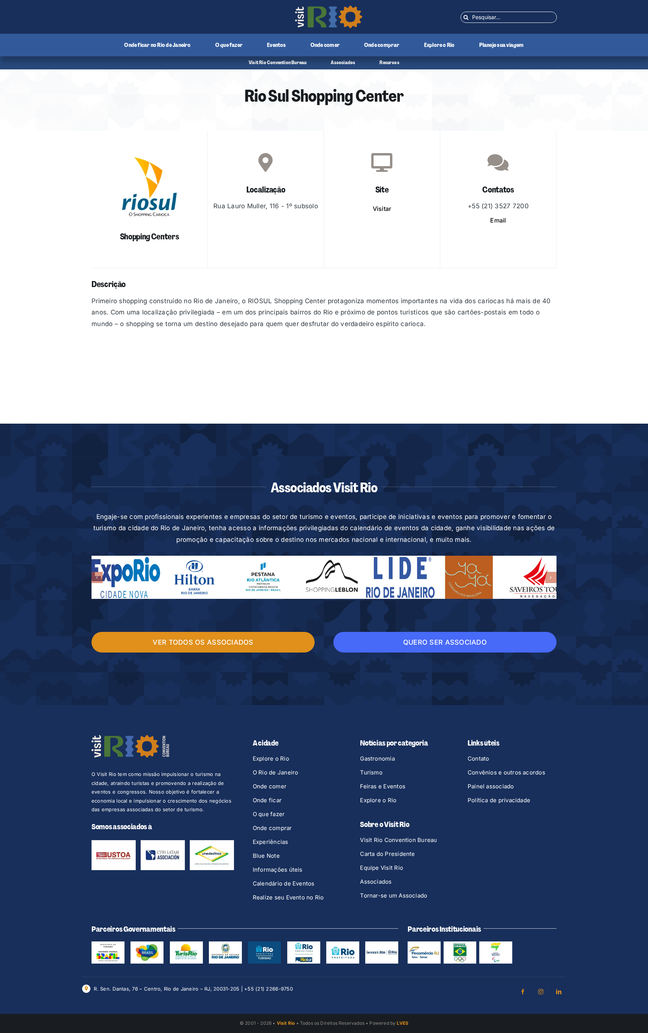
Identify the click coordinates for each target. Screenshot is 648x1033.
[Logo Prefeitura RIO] (342, 944)
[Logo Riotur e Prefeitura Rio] (303, 944)
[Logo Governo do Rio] (225, 944)
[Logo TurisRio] (186, 944)
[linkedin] (559, 992)
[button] (97, 577)
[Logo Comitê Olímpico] (460, 944)
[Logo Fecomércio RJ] (424, 944)
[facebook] (523, 992)
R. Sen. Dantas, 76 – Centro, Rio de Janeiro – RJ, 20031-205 (166, 989)
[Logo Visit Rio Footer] (130, 738)
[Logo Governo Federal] (147, 944)
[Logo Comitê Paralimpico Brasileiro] (495, 944)
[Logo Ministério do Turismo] (108, 944)
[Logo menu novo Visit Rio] (328, 8)
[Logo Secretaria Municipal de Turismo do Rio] (264, 944)
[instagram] (541, 992)
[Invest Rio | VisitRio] (381, 944)
